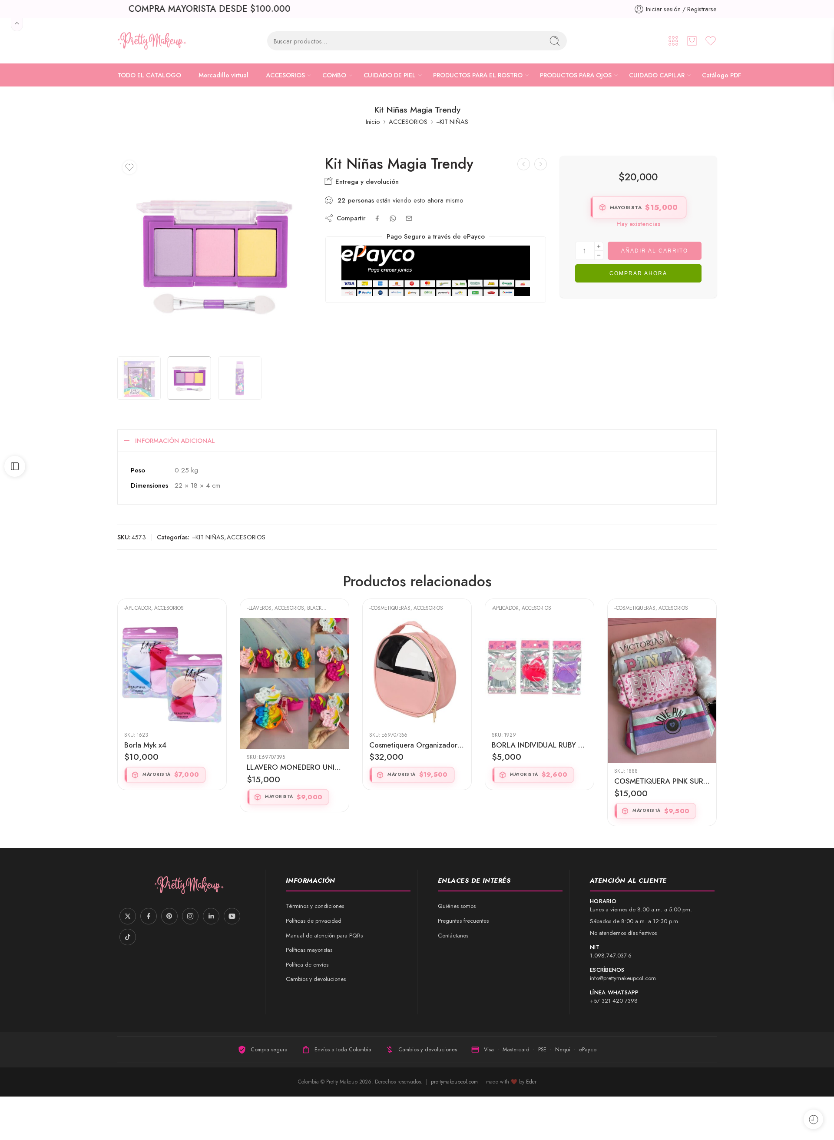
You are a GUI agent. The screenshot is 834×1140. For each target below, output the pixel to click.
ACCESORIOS (285, 75)
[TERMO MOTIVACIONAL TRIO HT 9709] (662, 672)
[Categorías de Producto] (673, 41)
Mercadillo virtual (223, 75)
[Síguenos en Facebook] (148, 916)
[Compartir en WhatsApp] (393, 218)
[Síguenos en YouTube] (232, 916)
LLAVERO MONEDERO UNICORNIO (172, 767)
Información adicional (175, 440)
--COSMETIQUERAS (267, 608)
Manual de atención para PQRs (324, 935)
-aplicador (382, 608)
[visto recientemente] (813, 1119)
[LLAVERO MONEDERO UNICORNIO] (172, 683)
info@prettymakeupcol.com (623, 978)
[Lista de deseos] (129, 167)
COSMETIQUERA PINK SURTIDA (539, 781)
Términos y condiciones (315, 906)
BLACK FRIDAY (201, 608)
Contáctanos (453, 935)
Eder (531, 1082)
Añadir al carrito (654, 251)
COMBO (334, 75)
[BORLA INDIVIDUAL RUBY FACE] (417, 672)
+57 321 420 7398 (614, 1001)
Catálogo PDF (721, 75)
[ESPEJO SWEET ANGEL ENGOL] (540, 164)
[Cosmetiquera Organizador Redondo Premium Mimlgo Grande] (294, 672)
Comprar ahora (638, 273)
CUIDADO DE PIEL (390, 75)
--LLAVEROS (136, 608)
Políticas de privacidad (313, 921)
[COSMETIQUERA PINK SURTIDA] (539, 690)
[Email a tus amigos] (409, 218)
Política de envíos (307, 965)
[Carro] (692, 41)
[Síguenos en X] (127, 916)
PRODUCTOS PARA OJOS (576, 75)
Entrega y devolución (366, 181)
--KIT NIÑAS (452, 121)
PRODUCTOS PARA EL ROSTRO (478, 75)
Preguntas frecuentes (463, 921)
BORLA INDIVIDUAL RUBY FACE (417, 745)
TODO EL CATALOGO (149, 75)
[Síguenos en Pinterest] (169, 916)
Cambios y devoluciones (316, 979)
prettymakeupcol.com (455, 1082)
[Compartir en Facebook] (377, 218)
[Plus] (598, 246)
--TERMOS (624, 608)
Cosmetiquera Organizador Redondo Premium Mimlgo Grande (294, 745)
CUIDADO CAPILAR (657, 75)
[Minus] (598, 255)
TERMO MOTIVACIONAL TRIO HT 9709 (662, 745)
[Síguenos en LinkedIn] (211, 916)
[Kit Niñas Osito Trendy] (523, 164)
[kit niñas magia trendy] (139, 378)
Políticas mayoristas (309, 950)
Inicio (373, 121)
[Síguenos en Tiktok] (127, 937)
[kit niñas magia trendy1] (214, 253)
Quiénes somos (457, 906)
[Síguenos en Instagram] (190, 916)
